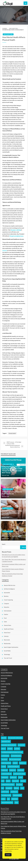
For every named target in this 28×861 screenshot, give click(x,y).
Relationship (7, 643)
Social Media (7, 650)
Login (2, 842)
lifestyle (23, 780)
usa (8, 798)
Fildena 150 (12, 770)
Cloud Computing (8, 600)
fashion (15, 763)
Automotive (21, 745)
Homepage (4, 28)
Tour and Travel (8, 658)
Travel (3, 798)
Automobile (7, 592)
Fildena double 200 (6, 773)
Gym (3, 780)
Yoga (16, 802)
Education (6, 607)
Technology (7, 654)
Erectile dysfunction (15, 759)
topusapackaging (6, 795)
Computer (6, 603)
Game (5, 621)
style (22, 788)
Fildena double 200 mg (19, 773)
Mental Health (12, 433)
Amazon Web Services (9, 585)
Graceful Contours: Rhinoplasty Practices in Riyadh (12, 493)
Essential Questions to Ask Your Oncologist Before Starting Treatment (12, 513)
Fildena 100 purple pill (13, 766)
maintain (4, 250)
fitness (20, 777)
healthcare (15, 780)
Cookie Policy (8, 851)
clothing (17, 748)
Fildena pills (5, 777)
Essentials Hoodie (6, 763)
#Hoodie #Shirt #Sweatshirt (15, 737)
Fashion (6, 614)
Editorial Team (5, 475)
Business (6, 596)
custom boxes (5, 755)
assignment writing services (9, 745)
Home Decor (7, 632)
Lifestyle (6, 636)
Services (16, 788)
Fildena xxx (13, 777)
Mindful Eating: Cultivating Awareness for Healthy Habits (11, 535)
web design (14, 798)
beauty (3, 748)
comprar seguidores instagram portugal (12, 752)
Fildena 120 (4, 770)
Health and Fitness (13, 28)
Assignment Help (6, 741)
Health (8, 780)
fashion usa (23, 763)
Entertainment (7, 610)
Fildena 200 (20, 770)
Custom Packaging (16, 755)
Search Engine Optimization (11, 647)
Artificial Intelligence (9, 589)
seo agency (9, 788)
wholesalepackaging (7, 802)
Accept (8, 854)
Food (5, 618)
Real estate (7, 640)
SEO (3, 788)
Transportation (17, 795)
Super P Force (5, 791)
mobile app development (8, 784)
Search (3, 544)
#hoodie (4, 737)
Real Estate (19, 784)
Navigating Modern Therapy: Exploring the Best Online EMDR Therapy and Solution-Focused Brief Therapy (12, 469)
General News (7, 625)
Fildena (3, 766)
